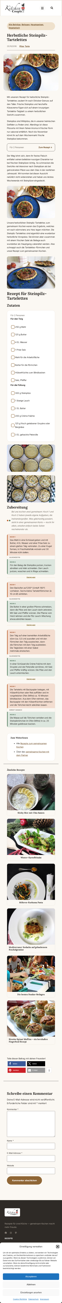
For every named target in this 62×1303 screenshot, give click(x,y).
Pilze (21, 46)
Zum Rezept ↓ (45, 147)
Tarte (27, 46)
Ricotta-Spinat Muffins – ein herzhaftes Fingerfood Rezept (28, 1040)
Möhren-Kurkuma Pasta (31, 902)
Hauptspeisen (37, 24)
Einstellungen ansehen (31, 1292)
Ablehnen (31, 1284)
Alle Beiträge (15, 24)
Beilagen (26, 24)
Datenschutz (33, 1299)
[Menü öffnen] (42, 8)
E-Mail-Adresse (14, 1153)
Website (10, 1165)
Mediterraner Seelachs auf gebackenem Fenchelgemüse (28, 948)
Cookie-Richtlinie (20, 1299)
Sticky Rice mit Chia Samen (31, 813)
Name (10, 1141)
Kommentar (12, 1109)
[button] (57, 1246)
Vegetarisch (14, 28)
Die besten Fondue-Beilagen (31, 994)
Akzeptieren (31, 1276)
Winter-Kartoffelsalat (31, 857)
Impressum (44, 1299)
